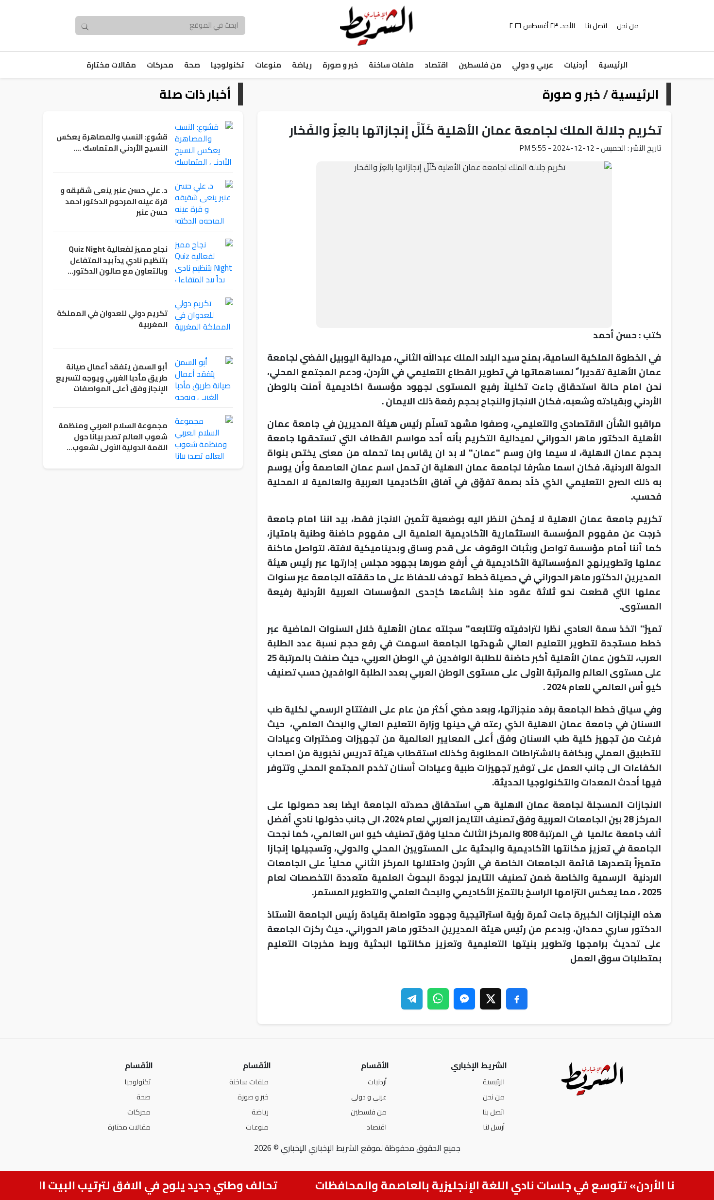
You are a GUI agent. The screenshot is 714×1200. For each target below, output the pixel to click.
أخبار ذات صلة (195, 94)
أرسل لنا (494, 1126)
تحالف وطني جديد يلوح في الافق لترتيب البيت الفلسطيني (146, 1185)
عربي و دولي (532, 65)
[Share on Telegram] (412, 998)
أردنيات (576, 65)
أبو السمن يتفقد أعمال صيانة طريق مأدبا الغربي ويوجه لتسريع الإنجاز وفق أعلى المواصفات (112, 378)
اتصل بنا (596, 25)
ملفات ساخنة (391, 65)
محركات (160, 65)
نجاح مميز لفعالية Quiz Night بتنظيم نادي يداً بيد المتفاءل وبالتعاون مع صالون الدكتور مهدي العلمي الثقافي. (118, 260)
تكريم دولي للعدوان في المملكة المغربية (112, 319)
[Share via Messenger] (464, 998)
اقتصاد (436, 65)
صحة (192, 65)
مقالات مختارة (111, 65)
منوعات (268, 65)
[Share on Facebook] (516, 998)
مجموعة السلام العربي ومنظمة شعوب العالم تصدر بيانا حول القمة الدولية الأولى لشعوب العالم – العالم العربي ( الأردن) (113, 436)
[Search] (85, 26)
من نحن (628, 25)
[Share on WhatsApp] (438, 998)
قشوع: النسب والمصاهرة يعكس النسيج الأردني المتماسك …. (112, 143)
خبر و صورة (340, 65)
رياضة (302, 65)
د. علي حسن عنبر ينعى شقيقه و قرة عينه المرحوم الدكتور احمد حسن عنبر (114, 201)
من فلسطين (480, 65)
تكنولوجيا (227, 65)
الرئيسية (613, 65)
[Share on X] (490, 998)
